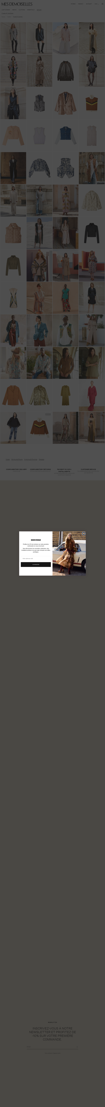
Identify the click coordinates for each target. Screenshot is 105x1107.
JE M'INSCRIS (36, 564)
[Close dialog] (83, 533)
